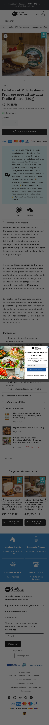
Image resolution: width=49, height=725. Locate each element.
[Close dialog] (47, 348)
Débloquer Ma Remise (36, 369)
